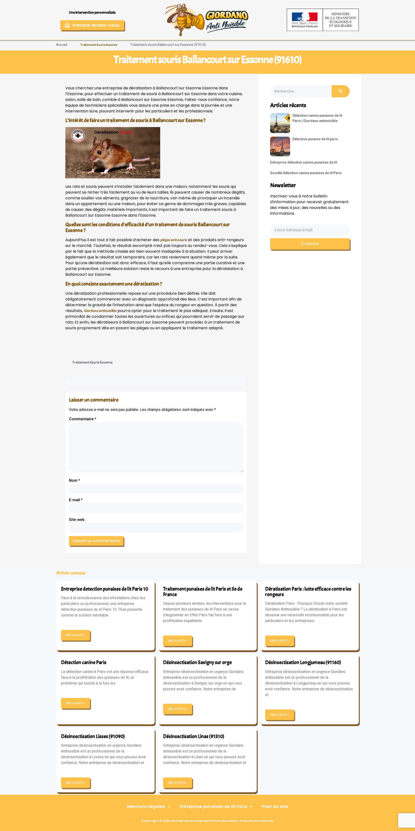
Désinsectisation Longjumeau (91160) (303, 662)
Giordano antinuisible (100, 310)
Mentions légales (146, 806)
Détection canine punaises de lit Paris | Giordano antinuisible (317, 118)
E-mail (76, 500)
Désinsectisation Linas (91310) (193, 736)
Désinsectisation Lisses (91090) (93, 736)
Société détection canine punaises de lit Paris (306, 173)
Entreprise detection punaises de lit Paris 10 (104, 589)
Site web (77, 520)
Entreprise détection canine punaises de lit (303, 162)
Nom (74, 480)
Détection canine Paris (83, 662)
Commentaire (82, 419)
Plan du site (275, 806)
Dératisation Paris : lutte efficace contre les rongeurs (308, 592)
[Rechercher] (341, 91)
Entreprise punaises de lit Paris (213, 806)
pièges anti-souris (173, 240)
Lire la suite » (75, 635)
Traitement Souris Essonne (98, 45)
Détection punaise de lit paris (315, 139)
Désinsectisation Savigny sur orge (197, 662)
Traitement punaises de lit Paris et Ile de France (202, 592)
